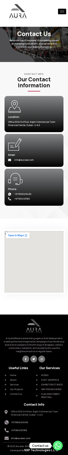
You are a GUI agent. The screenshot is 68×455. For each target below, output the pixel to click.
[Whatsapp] (58, 445)
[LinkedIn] (41, 359)
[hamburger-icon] (62, 11)
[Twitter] (33, 359)
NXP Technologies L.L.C (41, 450)
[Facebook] (25, 359)
